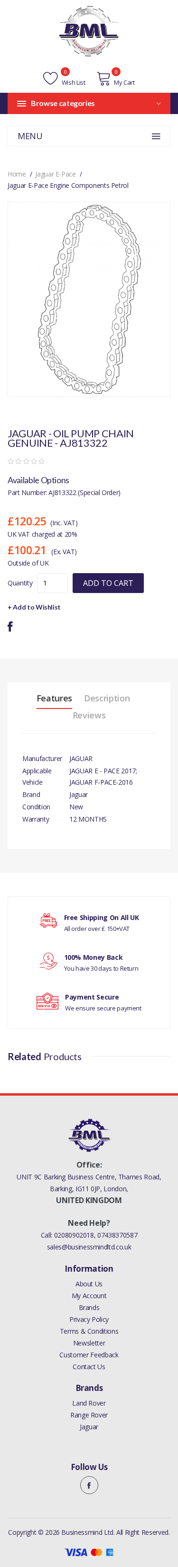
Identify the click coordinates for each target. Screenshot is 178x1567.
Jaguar (89, 1426)
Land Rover (89, 1403)
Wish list (72, 82)
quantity (20, 582)
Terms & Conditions (89, 1331)
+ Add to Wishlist (34, 607)
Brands (89, 1307)
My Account (89, 1295)
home (17, 173)
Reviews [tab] (89, 715)
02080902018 (74, 1235)
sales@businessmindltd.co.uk (89, 1246)
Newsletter (89, 1342)
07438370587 (117, 1235)
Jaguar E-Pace (55, 173)
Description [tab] (107, 698)
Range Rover (89, 1414)
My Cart (124, 82)
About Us (89, 1283)
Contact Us (89, 1366)
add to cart (108, 583)
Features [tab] (54, 698)
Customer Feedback (88, 1354)
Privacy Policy (89, 1319)
